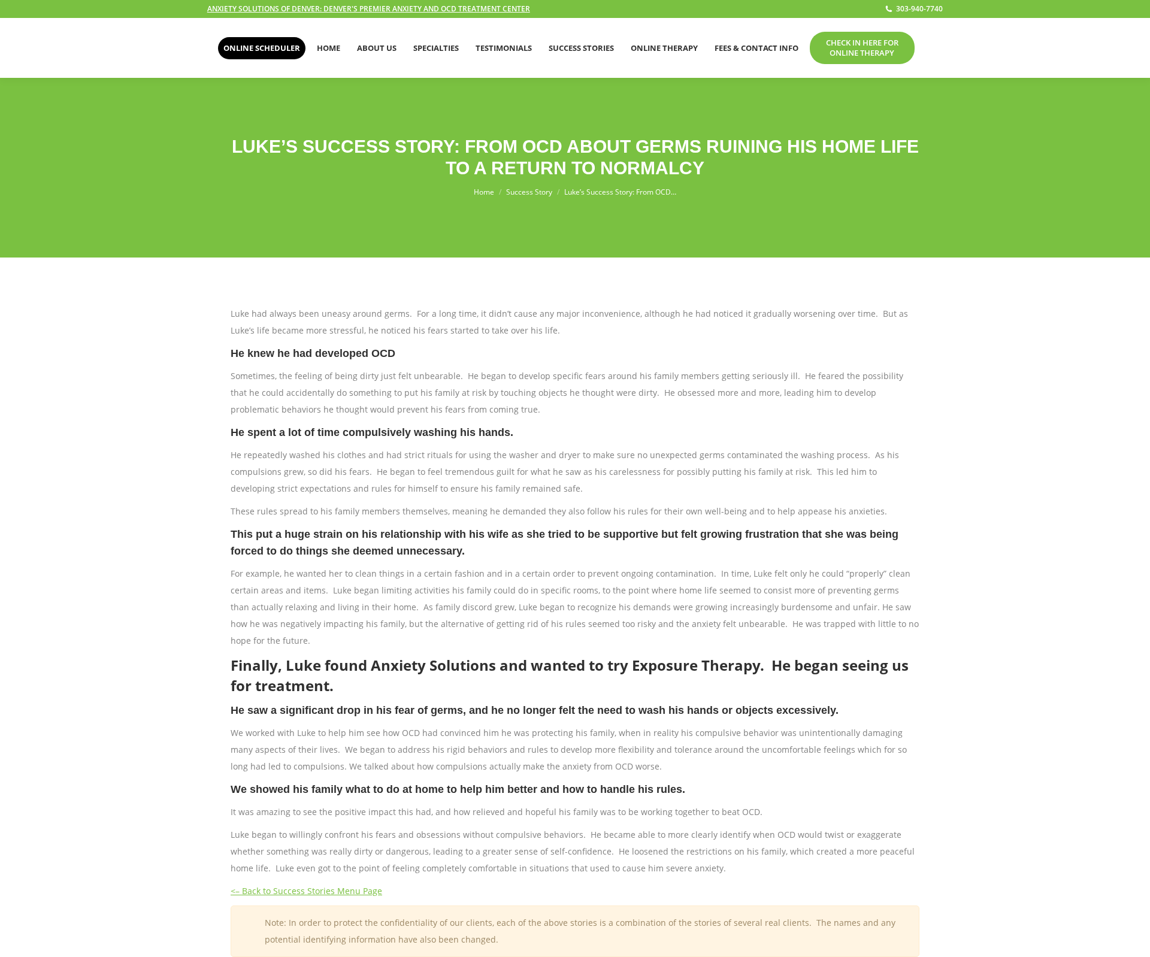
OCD (383, 353)
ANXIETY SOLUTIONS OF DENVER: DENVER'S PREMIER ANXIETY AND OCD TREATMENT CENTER (368, 9)
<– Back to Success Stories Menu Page (306, 891)
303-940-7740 (919, 9)
